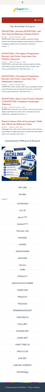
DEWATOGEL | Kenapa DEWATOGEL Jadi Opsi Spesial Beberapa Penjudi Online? (21, 32)
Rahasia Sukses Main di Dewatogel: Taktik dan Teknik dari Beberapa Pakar (22, 122)
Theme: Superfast (34, 387)
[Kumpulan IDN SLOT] (22, 10)
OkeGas (22, 265)
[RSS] (22, 2)
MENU (39, 20)
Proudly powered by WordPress (15, 387)
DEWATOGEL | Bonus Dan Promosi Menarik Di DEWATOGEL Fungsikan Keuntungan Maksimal (22, 101)
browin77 (5, 199)
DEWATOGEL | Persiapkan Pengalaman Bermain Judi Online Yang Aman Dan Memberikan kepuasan (20, 79)
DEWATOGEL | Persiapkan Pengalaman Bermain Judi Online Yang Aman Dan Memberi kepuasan (20, 56)
